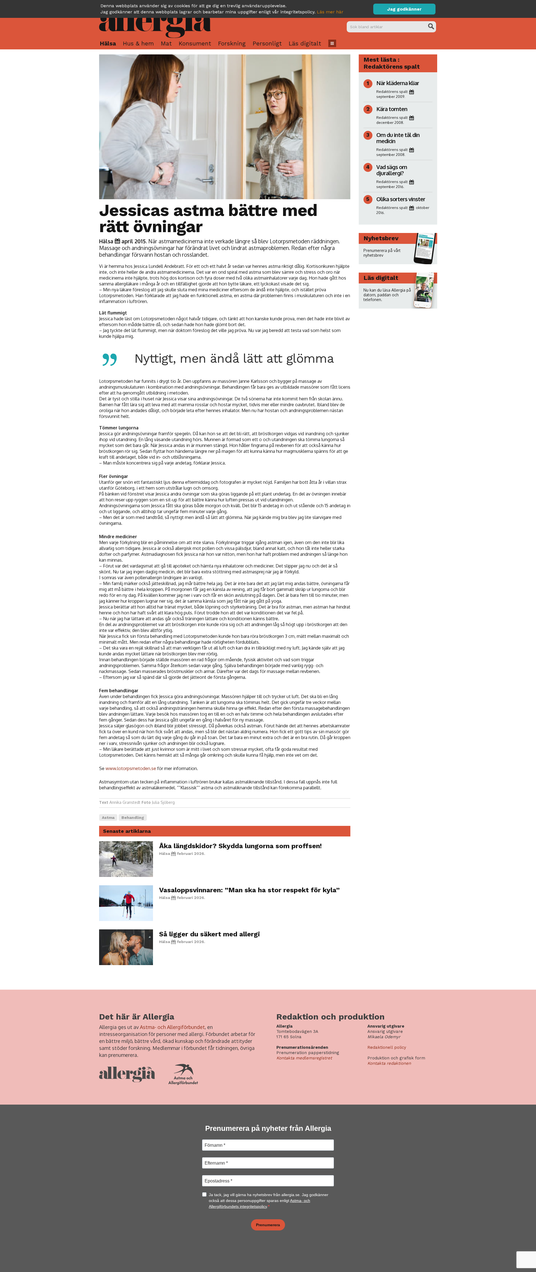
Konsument (195, 43)
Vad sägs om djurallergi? (391, 170)
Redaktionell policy (386, 1047)
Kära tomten (391, 108)
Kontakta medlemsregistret (304, 1058)
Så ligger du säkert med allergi (209, 934)
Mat (166, 43)
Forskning (232, 43)
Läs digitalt (305, 43)
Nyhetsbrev (380, 238)
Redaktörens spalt (392, 91)
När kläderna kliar (397, 82)
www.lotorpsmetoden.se (131, 768)
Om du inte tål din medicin (398, 138)
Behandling (132, 817)
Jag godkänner (404, 9)
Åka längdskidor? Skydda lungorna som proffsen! (240, 846)
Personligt (267, 43)
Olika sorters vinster (400, 199)
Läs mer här (330, 12)
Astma (108, 817)
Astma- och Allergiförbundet (172, 1027)
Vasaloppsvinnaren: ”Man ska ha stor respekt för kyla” (249, 890)
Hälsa (108, 43)
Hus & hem (138, 43)
